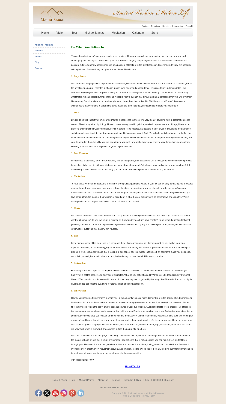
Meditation (118, 32)
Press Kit (189, 26)
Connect (39, 68)
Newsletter (178, 26)
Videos (38, 56)
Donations (166, 26)
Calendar (138, 32)
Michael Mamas (94, 32)
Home (45, 32)
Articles (39, 50)
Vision (60, 32)
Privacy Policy (148, 396)
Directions (155, 26)
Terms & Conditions (130, 396)
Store (154, 32)
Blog (37, 62)
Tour (74, 32)
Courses (116, 380)
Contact (145, 26)
